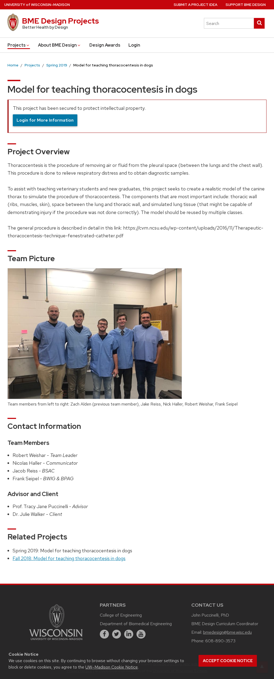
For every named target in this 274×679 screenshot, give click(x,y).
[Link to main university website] (56, 641)
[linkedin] (128, 634)
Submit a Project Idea (195, 4)
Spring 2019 (56, 65)
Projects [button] (16, 45)
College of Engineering (121, 615)
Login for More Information (45, 120)
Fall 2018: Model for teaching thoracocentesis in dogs (69, 558)
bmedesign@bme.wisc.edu (227, 632)
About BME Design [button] (57, 45)
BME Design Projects (60, 21)
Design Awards (104, 45)
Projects (32, 65)
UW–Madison (37, 4)
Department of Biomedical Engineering (136, 624)
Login (134, 45)
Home (12, 65)
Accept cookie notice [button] (228, 660)
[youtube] (141, 634)
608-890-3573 (220, 641)
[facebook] (104, 634)
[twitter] (116, 634)
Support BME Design (246, 4)
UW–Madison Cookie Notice (111, 667)
